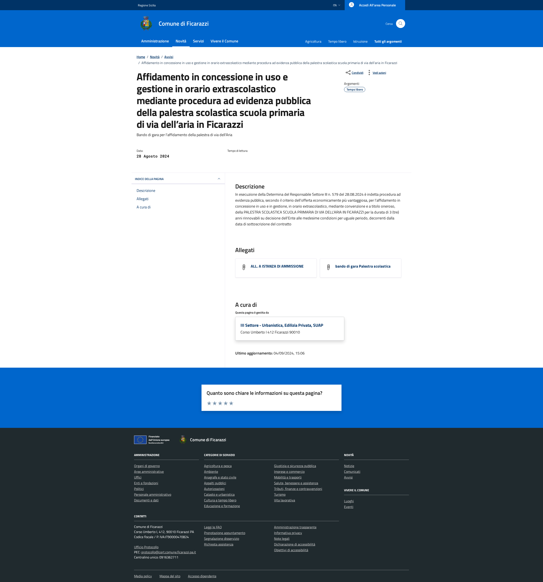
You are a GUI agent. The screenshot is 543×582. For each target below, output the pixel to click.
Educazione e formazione (222, 505)
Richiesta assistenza (218, 544)
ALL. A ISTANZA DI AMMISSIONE (277, 266)
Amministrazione (155, 41)
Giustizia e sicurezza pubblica (295, 465)
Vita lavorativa (284, 500)
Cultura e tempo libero (220, 500)
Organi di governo (147, 465)
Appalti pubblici (215, 483)
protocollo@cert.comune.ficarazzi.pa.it (168, 552)
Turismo (279, 494)
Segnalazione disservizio (221, 538)
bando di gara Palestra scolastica (362, 266)
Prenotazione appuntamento (224, 532)
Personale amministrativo (152, 494)
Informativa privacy (288, 532)
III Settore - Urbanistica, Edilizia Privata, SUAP (282, 325)
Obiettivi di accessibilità (291, 550)
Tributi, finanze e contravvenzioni (298, 488)
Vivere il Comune (224, 41)
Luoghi (349, 501)
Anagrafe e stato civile (220, 477)
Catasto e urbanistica (219, 494)
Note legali (282, 538)
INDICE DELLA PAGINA (149, 179)
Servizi (198, 41)
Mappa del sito (170, 576)
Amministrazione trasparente (295, 527)
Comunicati (352, 471)
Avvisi (348, 477)
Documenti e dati (146, 500)
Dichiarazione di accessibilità (294, 544)
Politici (139, 488)
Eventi (348, 506)
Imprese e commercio (289, 471)
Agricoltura (313, 41)
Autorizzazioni (214, 488)
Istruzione (360, 41)
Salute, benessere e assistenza (296, 483)
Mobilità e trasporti (288, 477)
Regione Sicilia (147, 5)
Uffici (137, 477)
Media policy (143, 576)
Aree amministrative (149, 471)
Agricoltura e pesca (218, 465)
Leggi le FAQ (213, 527)
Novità (181, 41)
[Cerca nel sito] (400, 23)
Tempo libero (337, 41)
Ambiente (211, 471)
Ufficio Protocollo (146, 547)
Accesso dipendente (202, 576)
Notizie (349, 465)
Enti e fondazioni (146, 483)
